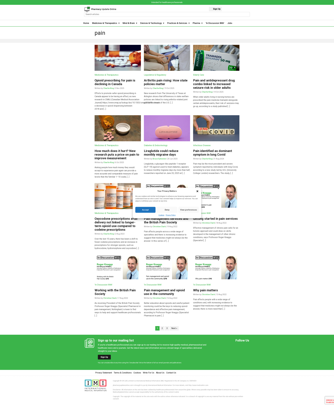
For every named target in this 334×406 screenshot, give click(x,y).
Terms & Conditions (123, 372)
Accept (145, 210)
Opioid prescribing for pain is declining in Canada (115, 82)
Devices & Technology (151, 23)
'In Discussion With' (202, 213)
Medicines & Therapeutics (104, 23)
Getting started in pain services (215, 219)
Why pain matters (205, 290)
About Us (160, 372)
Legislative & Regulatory (155, 75)
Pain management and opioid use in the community (164, 292)
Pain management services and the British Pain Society (166, 220)
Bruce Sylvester (159, 159)
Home (86, 23)
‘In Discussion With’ (215, 23)
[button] (197, 191)
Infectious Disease (202, 145)
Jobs (229, 23)
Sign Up (216, 9)
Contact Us (171, 372)
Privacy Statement (103, 372)
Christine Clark (159, 226)
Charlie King (108, 88)
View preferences (188, 210)
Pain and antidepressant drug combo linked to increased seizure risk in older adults (214, 84)
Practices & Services (177, 23)
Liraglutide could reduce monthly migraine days (161, 152)
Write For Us (148, 372)
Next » (174, 328)
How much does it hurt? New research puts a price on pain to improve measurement (117, 154)
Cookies (161, 215)
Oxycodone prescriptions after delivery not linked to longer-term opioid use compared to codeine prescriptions (116, 224)
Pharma (196, 23)
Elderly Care (198, 75)
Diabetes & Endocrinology (156, 145)
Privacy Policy (171, 215)
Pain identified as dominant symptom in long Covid (212, 152)
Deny (167, 210)
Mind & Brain (129, 23)
